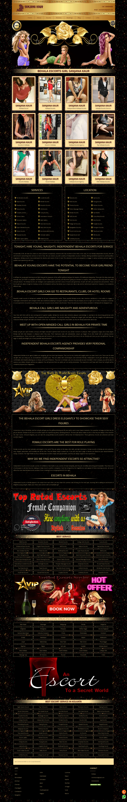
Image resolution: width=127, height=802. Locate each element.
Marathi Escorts (83, 724)
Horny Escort (63, 750)
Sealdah (83, 646)
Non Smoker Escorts (23, 551)
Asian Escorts (21, 201)
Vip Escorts (96, 198)
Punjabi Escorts (97, 224)
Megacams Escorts (63, 729)
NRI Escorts (96, 235)
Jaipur (41, 783)
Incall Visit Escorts (23, 572)
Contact (88, 18)
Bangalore (17, 795)
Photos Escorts (74, 205)
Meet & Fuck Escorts (103, 711)
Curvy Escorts (44, 213)
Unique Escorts (23, 720)
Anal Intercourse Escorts (83, 555)
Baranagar (43, 624)
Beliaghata (43, 629)
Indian (103, 655)
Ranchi (67, 793)
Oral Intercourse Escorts (103, 555)
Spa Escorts (103, 720)
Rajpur (43, 646)
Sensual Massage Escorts (83, 559)
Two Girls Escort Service (63, 568)
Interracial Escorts (103, 742)
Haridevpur (43, 637)
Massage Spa (23, 655)
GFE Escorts (73, 216)
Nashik (67, 779)
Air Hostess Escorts (83, 755)
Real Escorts (83, 737)
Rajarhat (23, 646)
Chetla (63, 633)
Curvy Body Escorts (99, 216)
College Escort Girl (43, 755)
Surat (66, 790)
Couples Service (21, 213)
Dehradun (43, 779)
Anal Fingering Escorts (43, 555)
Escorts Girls (83, 720)
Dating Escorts (103, 707)
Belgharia (23, 629)
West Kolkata (23, 650)
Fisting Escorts (63, 555)
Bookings (70, 18)
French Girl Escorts (75, 231)
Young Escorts (97, 201)
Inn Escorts (83, 733)
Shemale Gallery (45, 235)
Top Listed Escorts (23, 733)
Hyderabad (43, 776)
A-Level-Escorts (44, 198)
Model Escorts (44, 238)
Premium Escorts (103, 750)
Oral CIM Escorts (103, 559)
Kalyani (83, 637)
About (39, 18)
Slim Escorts (73, 220)
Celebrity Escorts (75, 238)
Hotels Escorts (63, 733)
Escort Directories (23, 711)
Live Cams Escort (83, 711)
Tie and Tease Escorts (103, 564)
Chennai (17, 784)
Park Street (83, 642)
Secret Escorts (103, 716)
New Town (63, 642)
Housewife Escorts (103, 755)
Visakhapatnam (44, 790)
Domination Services (46, 216)
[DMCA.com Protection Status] (95, 784)
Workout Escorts (43, 729)
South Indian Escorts (23, 750)
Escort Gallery (103, 737)
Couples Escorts (63, 572)
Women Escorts (98, 205)
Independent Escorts (43, 720)
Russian (63, 655)
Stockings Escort (103, 746)
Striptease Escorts (83, 564)
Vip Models (96, 213)
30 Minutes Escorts (22, 198)
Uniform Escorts (83, 568)
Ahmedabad (18, 777)
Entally (23, 637)
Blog (79, 18)
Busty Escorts (21, 209)
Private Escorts (74, 213)
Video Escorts (63, 707)
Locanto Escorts (23, 716)
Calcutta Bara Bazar (23, 633)
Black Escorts (63, 742)
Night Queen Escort (23, 707)
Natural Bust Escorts (103, 546)
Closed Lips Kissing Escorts (23, 559)
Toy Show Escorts (23, 568)
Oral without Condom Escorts (23, 564)
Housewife (83, 655)
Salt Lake (63, 646)
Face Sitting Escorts (23, 555)
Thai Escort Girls (98, 231)
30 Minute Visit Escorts (103, 568)
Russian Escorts (21, 235)
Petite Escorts (21, 231)
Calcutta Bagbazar (103, 629)
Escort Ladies (23, 737)
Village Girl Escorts (75, 224)
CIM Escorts (43, 209)
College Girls (103, 650)
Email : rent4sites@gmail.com (103, 10)
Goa (41, 786)
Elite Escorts (73, 201)
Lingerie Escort (43, 746)
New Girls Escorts (45, 224)
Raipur (67, 776)
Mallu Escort (43, 750)
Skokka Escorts (83, 716)
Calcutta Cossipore (43, 633)
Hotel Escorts (97, 238)
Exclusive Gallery (21, 220)
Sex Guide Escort (43, 711)
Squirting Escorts (83, 746)
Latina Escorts (23, 746)
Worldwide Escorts (83, 729)
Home (30, 18)
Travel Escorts (43, 568)
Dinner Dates (21, 216)
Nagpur (42, 793)
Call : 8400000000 (107, 6)
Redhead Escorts (63, 551)
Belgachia (103, 624)
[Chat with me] (124, 791)
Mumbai (67, 783)
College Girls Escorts (83, 542)
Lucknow (67, 772)
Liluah (23, 642)
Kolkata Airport (103, 646)
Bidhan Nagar (83, 629)
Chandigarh (18, 788)
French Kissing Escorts (43, 559)
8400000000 (95, 781)
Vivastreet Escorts (63, 716)
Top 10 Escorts (43, 707)
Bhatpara (63, 629)
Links (97, 18)
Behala (83, 624)
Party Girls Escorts (45, 227)
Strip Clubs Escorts (103, 733)
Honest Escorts (63, 737)
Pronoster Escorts (83, 707)
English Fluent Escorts (43, 546)
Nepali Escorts (103, 724)
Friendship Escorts (23, 724)
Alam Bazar (23, 624)
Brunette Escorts (45, 205)
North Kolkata (63, 650)
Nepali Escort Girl (75, 235)
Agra (16, 774)
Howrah (63, 637)
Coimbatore (18, 791)
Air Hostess (43, 655)
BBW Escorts (23, 542)
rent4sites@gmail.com (97, 777)
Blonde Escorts (44, 201)
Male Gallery (43, 220)
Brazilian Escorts (21, 205)
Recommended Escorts (47, 231)
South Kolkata (83, 650)
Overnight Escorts (43, 564)
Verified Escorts (23, 755)
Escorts (48, 18)
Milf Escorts (63, 546)
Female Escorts (63, 720)
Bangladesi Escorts (75, 227)
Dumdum (103, 633)
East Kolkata (43, 650)
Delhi (41, 772)
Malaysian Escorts (23, 729)
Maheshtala (43, 642)
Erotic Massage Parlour (76, 209)
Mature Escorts (21, 224)
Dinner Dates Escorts (63, 559)
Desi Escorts (97, 220)
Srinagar (67, 786)
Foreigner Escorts (98, 227)
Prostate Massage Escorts (63, 564)
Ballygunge (63, 624)
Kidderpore (103, 637)
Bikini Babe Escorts (83, 750)
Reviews (58, 18)
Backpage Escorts (43, 716)
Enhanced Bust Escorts (23, 546)
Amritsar (17, 781)
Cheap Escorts (23, 742)
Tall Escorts (103, 551)
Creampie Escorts (83, 742)
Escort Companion (103, 729)
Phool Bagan (103, 642)
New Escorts (73, 198)
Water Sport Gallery (22, 238)
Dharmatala (83, 633)
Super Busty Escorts (83, 551)
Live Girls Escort (63, 711)
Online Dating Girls (98, 209)
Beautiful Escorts (103, 572)
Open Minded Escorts (23, 227)
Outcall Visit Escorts (43, 572)
